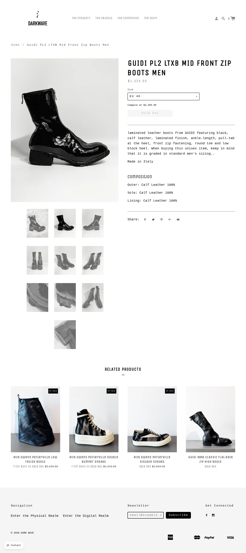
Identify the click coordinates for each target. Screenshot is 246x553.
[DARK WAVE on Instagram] (213, 515)
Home (15, 45)
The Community (128, 18)
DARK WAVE (27, 532)
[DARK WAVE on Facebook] (206, 515)
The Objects (103, 18)
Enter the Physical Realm (34, 516)
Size (130, 89)
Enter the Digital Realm (86, 516)
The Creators (81, 18)
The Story (150, 18)
